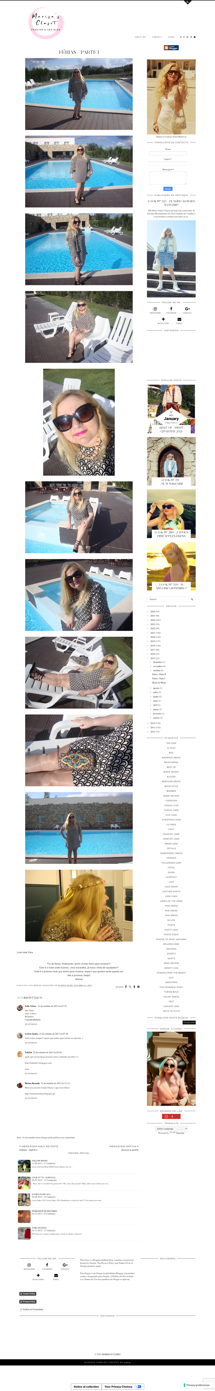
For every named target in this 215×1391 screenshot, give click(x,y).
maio (155, 700)
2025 (152, 615)
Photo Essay (171, 934)
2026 (152, 611)
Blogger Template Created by (107, 1362)
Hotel (171, 867)
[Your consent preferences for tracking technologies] (196, 1385)
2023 (152, 624)
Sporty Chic (171, 968)
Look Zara (171, 896)
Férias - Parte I (158, 678)
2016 (152, 653)
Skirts (171, 958)
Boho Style (171, 786)
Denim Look (171, 844)
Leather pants (171, 891)
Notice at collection (86, 1386)
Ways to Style (171, 1011)
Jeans (171, 872)
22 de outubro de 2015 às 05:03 (47, 1052)
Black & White (159, 682)
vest (171, 1001)
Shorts (171, 953)
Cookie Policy (29, 1293)
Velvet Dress (171, 997)
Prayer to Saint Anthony (171, 939)
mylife (171, 920)
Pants (171, 925)
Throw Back (171, 992)
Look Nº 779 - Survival (44, 1177)
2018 (152, 645)
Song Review (171, 963)
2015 (152, 658)
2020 (152, 636)
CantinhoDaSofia (32, 1019)
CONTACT (157, 37)
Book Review (171, 796)
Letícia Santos (31, 1033)
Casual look (171, 810)
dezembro (157, 661)
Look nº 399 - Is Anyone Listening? (171, 586)
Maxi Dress (171, 906)
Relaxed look (171, 944)
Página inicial (79, 1153)
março (156, 709)
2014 (152, 723)
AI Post (171, 748)
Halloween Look (171, 863)
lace (171, 882)
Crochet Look (171, 839)
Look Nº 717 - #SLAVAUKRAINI (171, 482)
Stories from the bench (171, 973)
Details (171, 848)
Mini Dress (171, 915)
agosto (156, 687)
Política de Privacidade (33, 1309)
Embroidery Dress (171, 853)
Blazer (171, 777)
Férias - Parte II (159, 674)
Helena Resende (32, 1083)
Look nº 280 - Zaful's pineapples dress (171, 534)
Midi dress (171, 910)
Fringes (171, 858)
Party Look (171, 930)
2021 (152, 632)
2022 (152, 628)
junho (156, 696)
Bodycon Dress (171, 781)
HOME (171, 37)
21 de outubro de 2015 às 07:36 (53, 1033)
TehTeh (28, 1052)
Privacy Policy (29, 1301)
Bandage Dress (171, 757)
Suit (171, 977)
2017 (152, 649)
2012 (152, 731)
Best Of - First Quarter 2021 (171, 429)
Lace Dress (171, 886)
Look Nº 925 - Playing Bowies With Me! (171, 203)
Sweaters (171, 982)
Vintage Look (171, 1006)
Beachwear (171, 762)
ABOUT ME (140, 37)
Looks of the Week (171, 901)
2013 (152, 727)
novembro (157, 666)
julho (155, 692)
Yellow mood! (40, 1160)
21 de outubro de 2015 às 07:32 (52, 1006)
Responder (31, 1024)
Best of (171, 767)
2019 (152, 641)
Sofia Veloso (31, 1006)
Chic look (171, 815)
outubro (156, 670)
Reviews (171, 949)
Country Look (171, 834)
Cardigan (171, 800)
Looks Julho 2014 (41, 1194)
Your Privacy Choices (118, 1386)
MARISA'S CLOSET (111, 1354)
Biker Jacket (171, 772)
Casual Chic (171, 805)
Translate (180, 1132)
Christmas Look (171, 820)
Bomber (171, 791)
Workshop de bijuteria (44, 1211)
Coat (171, 829)
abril (155, 704)
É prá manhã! (39, 1227)
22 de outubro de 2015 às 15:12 (55, 1083)
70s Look (171, 743)
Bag (171, 753)
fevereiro (157, 713)
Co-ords (171, 824)
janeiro (156, 717)
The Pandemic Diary (171, 987)
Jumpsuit (171, 877)
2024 (152, 619)
